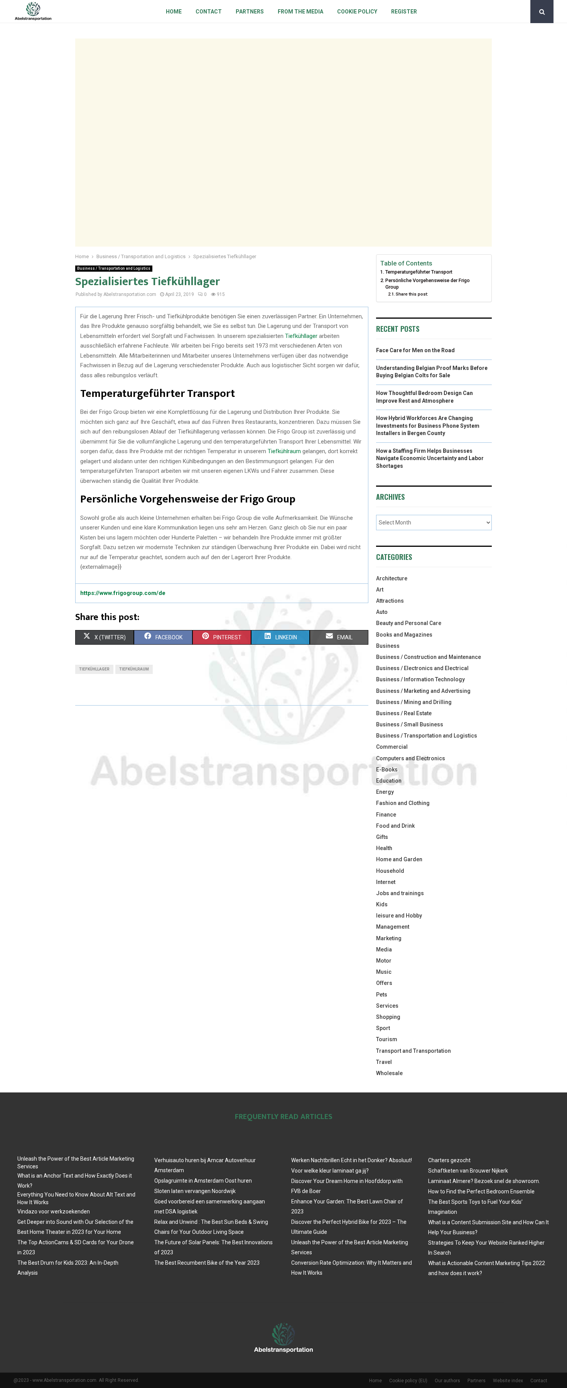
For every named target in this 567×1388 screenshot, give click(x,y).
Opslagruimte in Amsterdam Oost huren (203, 1181)
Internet (385, 882)
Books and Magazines (404, 635)
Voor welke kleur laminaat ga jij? (330, 1171)
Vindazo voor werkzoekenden (53, 1211)
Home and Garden (399, 859)
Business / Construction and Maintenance (428, 657)
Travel (384, 1062)
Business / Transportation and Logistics (113, 268)
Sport (383, 1028)
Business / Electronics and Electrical (422, 668)
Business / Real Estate (404, 713)
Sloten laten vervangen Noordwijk (195, 1191)
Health (384, 848)
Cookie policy (357, 11)
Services (387, 1006)
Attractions (390, 601)
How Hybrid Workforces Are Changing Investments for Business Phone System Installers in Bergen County (427, 425)
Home (174, 11)
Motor (384, 961)
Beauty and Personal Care (408, 623)
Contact (209, 11)
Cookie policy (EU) (408, 1380)
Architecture (391, 578)
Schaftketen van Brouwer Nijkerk (468, 1171)
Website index (508, 1380)
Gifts (382, 837)
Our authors (447, 1380)
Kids (382, 904)
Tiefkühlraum (284, 451)
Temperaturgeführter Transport (418, 272)
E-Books (387, 769)
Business (388, 646)
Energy (385, 792)
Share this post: (412, 294)
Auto (382, 612)
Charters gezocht (449, 1160)
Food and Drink (395, 826)
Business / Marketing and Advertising (423, 691)
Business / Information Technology (420, 679)
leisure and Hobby (399, 915)
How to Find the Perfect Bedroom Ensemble (481, 1191)
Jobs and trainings (400, 893)
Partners (250, 11)
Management (392, 927)
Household (390, 871)
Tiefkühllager (301, 336)
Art (379, 589)
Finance (386, 815)
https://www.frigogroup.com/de (122, 593)
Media (384, 949)
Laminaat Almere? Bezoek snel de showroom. (484, 1181)
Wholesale (389, 1073)
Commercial (392, 747)
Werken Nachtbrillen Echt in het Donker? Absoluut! (351, 1160)
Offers (384, 983)
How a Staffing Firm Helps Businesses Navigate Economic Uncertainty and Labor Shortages (430, 458)
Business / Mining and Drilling (414, 702)
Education (389, 781)
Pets (381, 994)
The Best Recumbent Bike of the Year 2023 (207, 1263)
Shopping (388, 1017)
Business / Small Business (409, 724)
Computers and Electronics (410, 758)
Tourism (386, 1039)
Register (404, 11)
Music (384, 972)
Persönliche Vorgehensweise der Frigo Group (427, 283)
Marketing (389, 938)
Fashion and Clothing (403, 803)
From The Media (300, 11)
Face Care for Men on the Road (415, 350)
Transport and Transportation (413, 1051)
